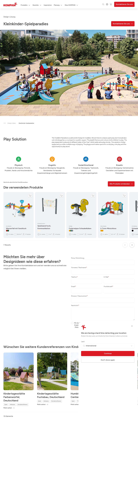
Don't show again (108, 360)
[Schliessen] (132, 326)
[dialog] (69, 248)
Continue (108, 353)
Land (82, 342)
